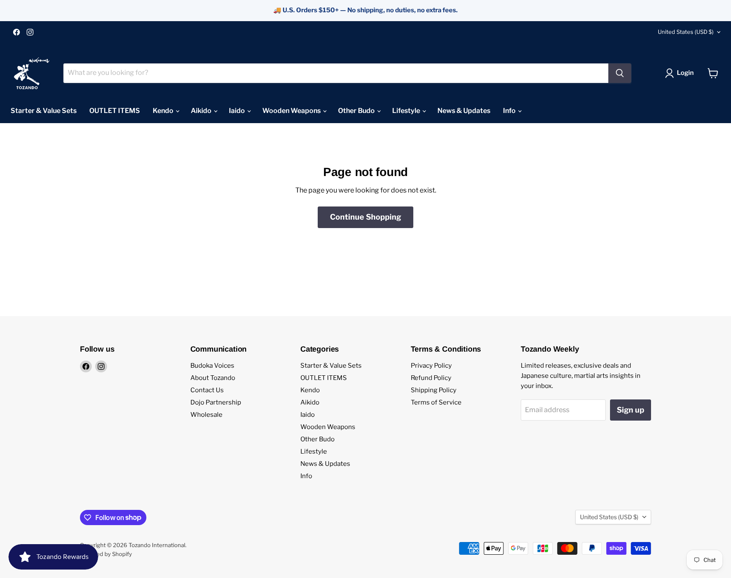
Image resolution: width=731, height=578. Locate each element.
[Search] (619, 73)
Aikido (202, 111)
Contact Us (207, 390)
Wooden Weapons (292, 111)
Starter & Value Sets (44, 111)
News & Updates (463, 111)
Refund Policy (431, 378)
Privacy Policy (431, 365)
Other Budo (357, 111)
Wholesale (206, 414)
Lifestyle (406, 111)
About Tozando (212, 378)
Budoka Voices (212, 365)
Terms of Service (436, 402)
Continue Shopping (365, 216)
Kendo (164, 111)
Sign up (630, 409)
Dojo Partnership (215, 402)
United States (686, 31)
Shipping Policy (433, 390)
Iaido (237, 111)
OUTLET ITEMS (114, 111)
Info (510, 111)
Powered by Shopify (106, 553)
